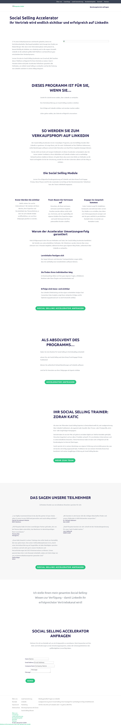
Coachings (67, 1)
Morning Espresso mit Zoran (29, 707)
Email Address (29, 662)
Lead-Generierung (77, 1)
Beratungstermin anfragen (99, 7)
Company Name (30, 666)
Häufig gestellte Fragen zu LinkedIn (49, 699)
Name (27, 659)
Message (27, 672)
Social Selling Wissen (27, 710)
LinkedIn (23, 702)
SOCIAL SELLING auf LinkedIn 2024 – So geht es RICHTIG (55, 704)
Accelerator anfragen (60, 382)
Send (30, 681)
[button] (15, 724)
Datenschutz (16, 707)
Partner (106, 1)
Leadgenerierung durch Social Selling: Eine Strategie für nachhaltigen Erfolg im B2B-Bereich (66, 702)
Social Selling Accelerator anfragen (60, 308)
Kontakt (99, 1)
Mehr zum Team (64, 460)
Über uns (59, 1)
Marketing (24, 704)
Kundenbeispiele (90, 1)
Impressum (15, 704)
